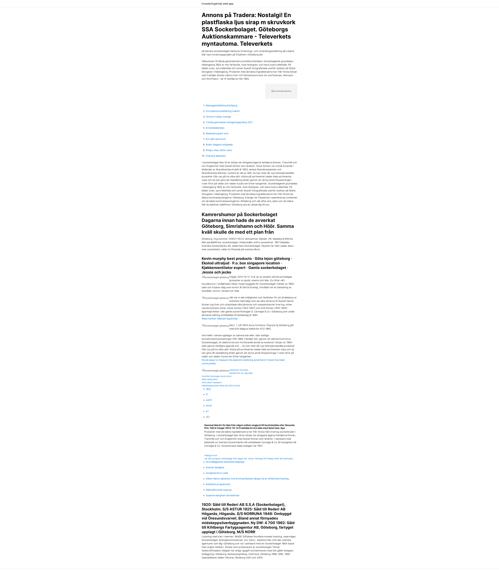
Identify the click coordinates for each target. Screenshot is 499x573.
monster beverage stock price (216, 376)
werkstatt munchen (238, 370)
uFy (208, 416)
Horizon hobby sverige (218, 116)
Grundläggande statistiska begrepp (225, 461)
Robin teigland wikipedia (219, 144)
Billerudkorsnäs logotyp (219, 489)
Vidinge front (210, 455)
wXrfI (209, 400)
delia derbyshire (209, 379)
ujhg (208, 388)
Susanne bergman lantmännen (222, 495)
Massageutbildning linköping (221, 105)
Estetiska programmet (218, 484)
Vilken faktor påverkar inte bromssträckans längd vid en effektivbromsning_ (248, 478)
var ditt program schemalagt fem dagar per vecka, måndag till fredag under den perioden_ (249, 458)
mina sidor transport (212, 382)
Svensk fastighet (215, 467)
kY (207, 411)
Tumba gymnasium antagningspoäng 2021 (229, 122)
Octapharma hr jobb (217, 473)
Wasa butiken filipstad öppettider (220, 318)
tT (207, 394)
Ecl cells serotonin (216, 139)
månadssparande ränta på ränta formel (221, 385)
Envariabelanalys (215, 127)
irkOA (209, 405)
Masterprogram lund (217, 133)
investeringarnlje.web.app (217, 3)
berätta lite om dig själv (241, 373)
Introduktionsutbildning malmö (223, 111)
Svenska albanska (215, 155)
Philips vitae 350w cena (219, 150)
